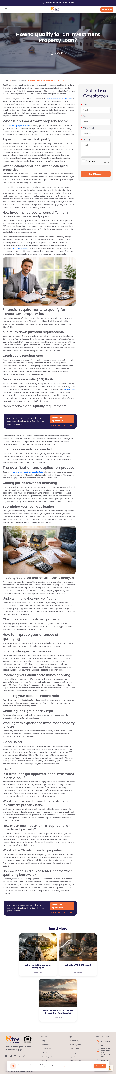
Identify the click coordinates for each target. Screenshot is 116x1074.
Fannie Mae (69, 389)
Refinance (45, 1045)
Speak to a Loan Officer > (62, 425)
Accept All (100, 1066)
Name (84, 104)
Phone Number (88, 128)
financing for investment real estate (27, 472)
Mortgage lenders (21, 248)
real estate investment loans (59, 98)
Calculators (46, 1049)
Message (86, 139)
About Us (45, 1053)
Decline (87, 1066)
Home (7, 81)
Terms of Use (73, 1049)
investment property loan (17, 125)
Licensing (72, 1053)
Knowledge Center (19, 81)
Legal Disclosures (75, 1057)
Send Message (96, 174)
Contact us (105, 1041)
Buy (43, 1041)
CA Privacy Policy (74, 1045)
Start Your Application (57, 419)
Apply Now (107, 9)
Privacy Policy (73, 1041)
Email (84, 116)
